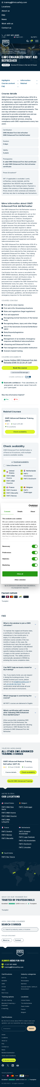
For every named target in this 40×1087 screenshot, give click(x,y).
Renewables (25, 980)
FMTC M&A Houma (9, 813)
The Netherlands (26, 1003)
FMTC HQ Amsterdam (27, 840)
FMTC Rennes (7, 835)
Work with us (7, 23)
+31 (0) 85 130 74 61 (13, 684)
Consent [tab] (7, 511)
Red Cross (5, 993)
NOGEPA (4, 980)
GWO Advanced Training (10, 51)
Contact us (6, 28)
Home (4, 49)
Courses (11, 49)
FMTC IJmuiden (25, 847)
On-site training (7, 1000)
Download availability (21, 462)
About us (6, 11)
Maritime (24, 983)
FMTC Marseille (7, 838)
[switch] (35, 552)
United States (25, 1000)
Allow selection (20, 580)
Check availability (20, 432)
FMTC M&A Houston (9, 816)
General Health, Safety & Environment (29, 988)
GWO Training (20, 49)
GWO (3, 983)
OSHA (3, 990)
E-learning (5, 1008)
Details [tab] (20, 511)
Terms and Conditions (9, 1055)
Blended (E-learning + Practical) (9, 1004)
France (23, 1009)
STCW (4, 987)
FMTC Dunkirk (7, 831)
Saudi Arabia (25, 1006)
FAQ (3, 15)
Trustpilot (5, 601)
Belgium (23, 1012)
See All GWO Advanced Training (20, 781)
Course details (10, 772)
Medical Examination (8, 1052)
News (4, 19)
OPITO (4, 977)
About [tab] (33, 511)
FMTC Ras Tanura (8, 857)
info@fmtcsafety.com (21, 682)
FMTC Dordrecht (25, 844)
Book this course (20, 368)
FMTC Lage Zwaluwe (27, 837)
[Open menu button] (36, 41)
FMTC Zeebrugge (25, 807)
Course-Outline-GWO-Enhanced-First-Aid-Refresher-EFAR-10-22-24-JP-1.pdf (20, 361)
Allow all (20, 574)
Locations (6, 7)
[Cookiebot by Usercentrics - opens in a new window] (29, 506)
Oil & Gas (24, 977)
